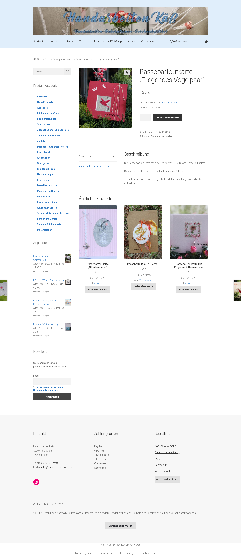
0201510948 (50, 462)
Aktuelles (55, 41)
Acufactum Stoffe (47, 207)
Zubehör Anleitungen (48, 135)
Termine (83, 41)
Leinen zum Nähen (47, 202)
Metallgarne (43, 196)
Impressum (161, 465)
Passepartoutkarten (63, 59)
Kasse (131, 41)
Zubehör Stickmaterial (49, 224)
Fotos (70, 41)
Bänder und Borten (47, 218)
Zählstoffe (43, 141)
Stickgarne (43, 163)
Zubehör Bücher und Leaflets (53, 130)
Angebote (42, 108)
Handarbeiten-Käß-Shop (108, 41)
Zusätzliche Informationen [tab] (94, 166)
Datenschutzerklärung (167, 452)
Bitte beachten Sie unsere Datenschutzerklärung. (49, 388)
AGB (157, 458)
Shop (47, 59)
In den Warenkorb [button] (97, 289)
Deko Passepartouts (48, 185)
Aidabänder (43, 157)
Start (39, 59)
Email (36, 376)
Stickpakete (43, 124)
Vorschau (42, 96)
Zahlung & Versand (165, 446)
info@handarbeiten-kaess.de (57, 467)
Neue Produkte (45, 102)
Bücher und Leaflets (48, 113)
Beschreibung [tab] (86, 156)
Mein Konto (147, 41)
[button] (127, 72)
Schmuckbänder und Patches (53, 213)
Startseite (38, 41)
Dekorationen (44, 230)
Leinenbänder (44, 152)
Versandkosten (170, 102)
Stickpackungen (46, 169)
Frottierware (44, 180)
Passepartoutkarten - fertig (52, 146)
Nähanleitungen (45, 174)
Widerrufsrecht (163, 471)
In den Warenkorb (168, 117)
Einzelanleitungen (47, 119)
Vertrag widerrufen (165, 479)
